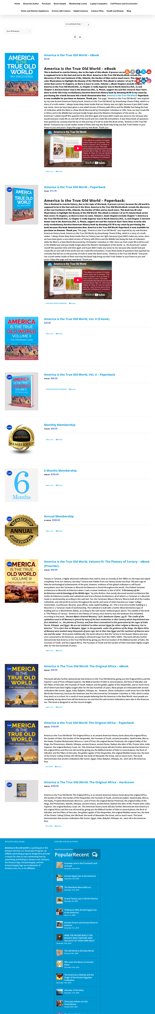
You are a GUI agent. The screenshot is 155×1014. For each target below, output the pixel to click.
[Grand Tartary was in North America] (59, 900)
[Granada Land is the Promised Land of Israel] (59, 865)
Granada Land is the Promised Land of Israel (80, 864)
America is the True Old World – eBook (71, 55)
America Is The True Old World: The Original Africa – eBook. (86, 666)
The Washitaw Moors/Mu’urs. (77, 887)
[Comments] (94, 854)
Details (60, 171)
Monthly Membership (59, 425)
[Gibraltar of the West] (59, 992)
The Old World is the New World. (79, 950)
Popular (64, 854)
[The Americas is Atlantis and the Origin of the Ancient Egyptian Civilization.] (59, 976)
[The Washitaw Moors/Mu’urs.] (59, 889)
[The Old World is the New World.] (59, 952)
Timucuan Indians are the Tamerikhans (76, 1003)
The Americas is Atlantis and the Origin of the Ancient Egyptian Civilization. (79, 977)
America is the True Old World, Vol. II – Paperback (79, 374)
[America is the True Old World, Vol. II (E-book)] (21, 338)
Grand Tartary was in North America (81, 898)
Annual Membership (59, 516)
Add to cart (49, 171)
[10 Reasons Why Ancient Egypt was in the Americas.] (59, 912)
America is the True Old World (122, 95)
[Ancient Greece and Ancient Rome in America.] (59, 924)
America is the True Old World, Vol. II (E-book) (76, 319)
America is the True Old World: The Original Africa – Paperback (89, 723)
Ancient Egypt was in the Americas (80, 876)
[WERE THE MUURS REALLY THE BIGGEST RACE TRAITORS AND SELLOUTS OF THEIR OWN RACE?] (59, 937)
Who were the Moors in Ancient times (78, 963)
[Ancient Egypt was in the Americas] (59, 878)
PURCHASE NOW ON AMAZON (56, 303)
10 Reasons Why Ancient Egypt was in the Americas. (80, 911)
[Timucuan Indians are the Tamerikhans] (59, 1003)
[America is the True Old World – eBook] (21, 74)
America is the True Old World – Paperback (74, 187)
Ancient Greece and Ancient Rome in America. (81, 924)
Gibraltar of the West (74, 990)
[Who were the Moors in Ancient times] (59, 964)
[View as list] (80, 37)
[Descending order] (88, 24)
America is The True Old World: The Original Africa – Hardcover (89, 782)
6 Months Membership (60, 470)
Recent (81, 854)
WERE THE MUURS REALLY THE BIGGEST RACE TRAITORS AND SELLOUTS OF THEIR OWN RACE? (79, 938)
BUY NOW (49, 767)
